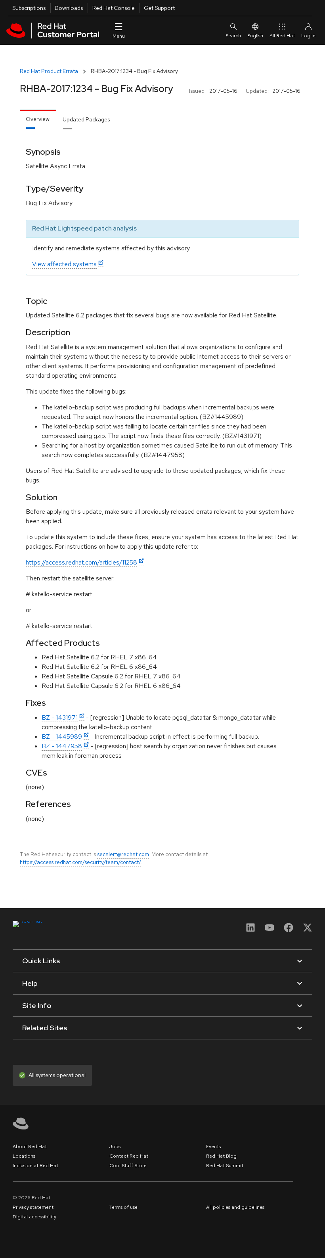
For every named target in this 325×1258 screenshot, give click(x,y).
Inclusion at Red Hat (35, 1165)
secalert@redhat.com (123, 854)
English (255, 36)
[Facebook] (288, 930)
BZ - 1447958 (62, 746)
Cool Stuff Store (128, 1165)
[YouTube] (269, 930)
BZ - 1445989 (62, 736)
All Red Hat (282, 36)
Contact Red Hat (128, 1156)
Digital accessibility (34, 1217)
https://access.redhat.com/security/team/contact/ (80, 862)
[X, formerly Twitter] (307, 930)
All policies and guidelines (235, 1207)
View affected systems (64, 264)
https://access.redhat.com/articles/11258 (81, 562)
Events (213, 1146)
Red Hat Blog (221, 1156)
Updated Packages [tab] (86, 119)
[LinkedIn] (250, 930)
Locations (24, 1156)
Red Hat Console (113, 8)
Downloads (69, 8)
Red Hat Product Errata (49, 71)
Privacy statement (33, 1207)
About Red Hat (30, 1146)
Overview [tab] (38, 119)
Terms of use (123, 1207)
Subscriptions (29, 8)
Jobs (114, 1146)
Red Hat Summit (224, 1165)
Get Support (159, 8)
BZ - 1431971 (60, 717)
